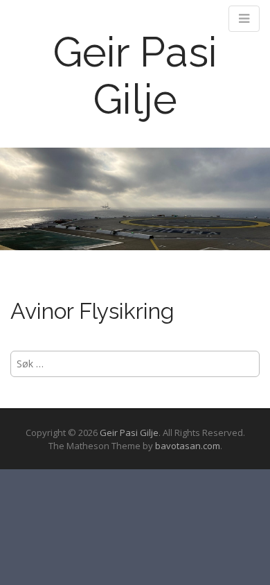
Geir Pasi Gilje (135, 75)
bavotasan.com (187, 445)
